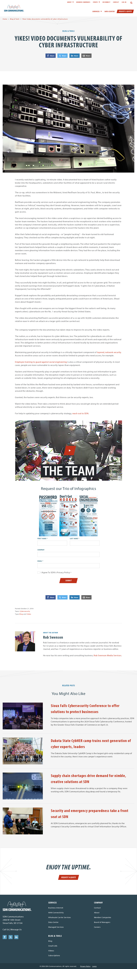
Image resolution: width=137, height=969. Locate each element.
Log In (124, 2)
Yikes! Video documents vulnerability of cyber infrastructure (45, 19)
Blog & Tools (14, 19)
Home (5, 19)
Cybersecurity (25, 611)
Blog (21, 614)
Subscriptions (54, 955)
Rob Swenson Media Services (107, 655)
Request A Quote (125, 11)
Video (29, 614)
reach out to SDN (80, 413)
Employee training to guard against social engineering (41, 362)
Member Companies (83, 2)
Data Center (110, 11)
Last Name (74, 538)
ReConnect (106, 2)
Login (94, 966)
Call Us (6, 929)
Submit (68, 580)
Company (41, 550)
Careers (97, 927)
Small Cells (52, 946)
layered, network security (109, 352)
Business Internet (55, 908)
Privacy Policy (85, 966)
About (69, 2)
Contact (116, 2)
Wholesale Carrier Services (59, 917)
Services (52, 902)
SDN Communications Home (14, 8)
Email (39, 561)
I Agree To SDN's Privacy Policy (55, 572)
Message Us (16, 929)
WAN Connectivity (56, 912)
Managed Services (56, 927)
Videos (51, 950)
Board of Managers (102, 922)
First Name (41, 538)
